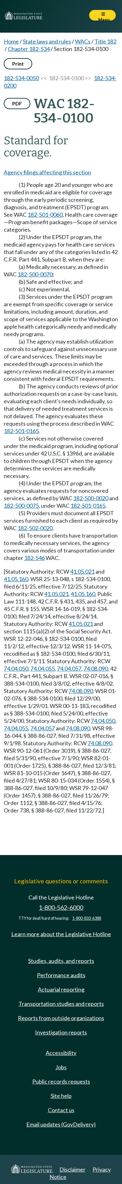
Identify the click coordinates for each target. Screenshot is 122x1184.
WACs (82, 41)
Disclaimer (72, 1169)
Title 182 (105, 41)
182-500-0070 (35, 274)
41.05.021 (82, 571)
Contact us (61, 1110)
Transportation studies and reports (61, 1003)
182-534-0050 (21, 78)
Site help (61, 1095)
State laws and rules (47, 41)
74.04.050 (16, 668)
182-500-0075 (21, 505)
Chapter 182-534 (29, 48)
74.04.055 (42, 668)
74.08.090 (96, 668)
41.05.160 (16, 579)
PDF (17, 103)
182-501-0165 (21, 431)
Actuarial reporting (61, 989)
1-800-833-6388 (86, 918)
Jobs (61, 1067)
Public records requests (61, 1081)
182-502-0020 (35, 528)
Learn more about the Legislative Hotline (61, 934)
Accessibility (61, 1052)
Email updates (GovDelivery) (61, 1124)
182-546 (34, 557)
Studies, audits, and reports (61, 960)
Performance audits (61, 975)
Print (18, 64)
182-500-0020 (90, 498)
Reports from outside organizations (61, 1018)
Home (11, 41)
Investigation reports (61, 1032)
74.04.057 (69, 668)
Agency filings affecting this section (47, 172)
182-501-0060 (45, 214)
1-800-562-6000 (61, 907)
